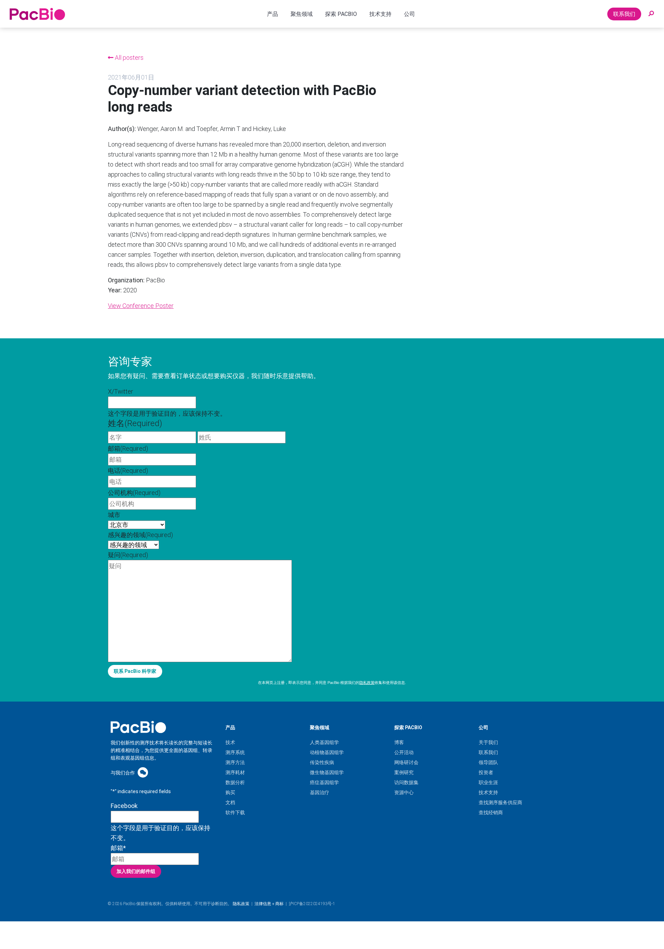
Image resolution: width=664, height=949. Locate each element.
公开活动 (404, 752)
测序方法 (235, 762)
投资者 (486, 772)
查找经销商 (491, 812)
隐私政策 (367, 682)
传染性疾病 (322, 762)
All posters (128, 57)
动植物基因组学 (327, 752)
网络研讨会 (406, 762)
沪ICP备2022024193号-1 (312, 903)
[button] (651, 13)
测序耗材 (235, 772)
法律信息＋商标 (269, 903)
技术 (230, 742)
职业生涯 (488, 782)
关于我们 (488, 742)
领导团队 (488, 762)
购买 (230, 792)
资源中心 (404, 792)
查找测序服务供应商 (500, 802)
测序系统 (235, 752)
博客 (399, 742)
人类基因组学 (324, 742)
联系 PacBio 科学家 (135, 671)
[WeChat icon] (143, 772)
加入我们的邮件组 (136, 871)
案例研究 (404, 772)
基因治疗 (319, 792)
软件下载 (235, 812)
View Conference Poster (141, 305)
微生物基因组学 (327, 772)
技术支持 (488, 792)
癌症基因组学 (324, 782)
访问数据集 (406, 782)
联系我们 (624, 14)
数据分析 (235, 782)
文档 (230, 802)
